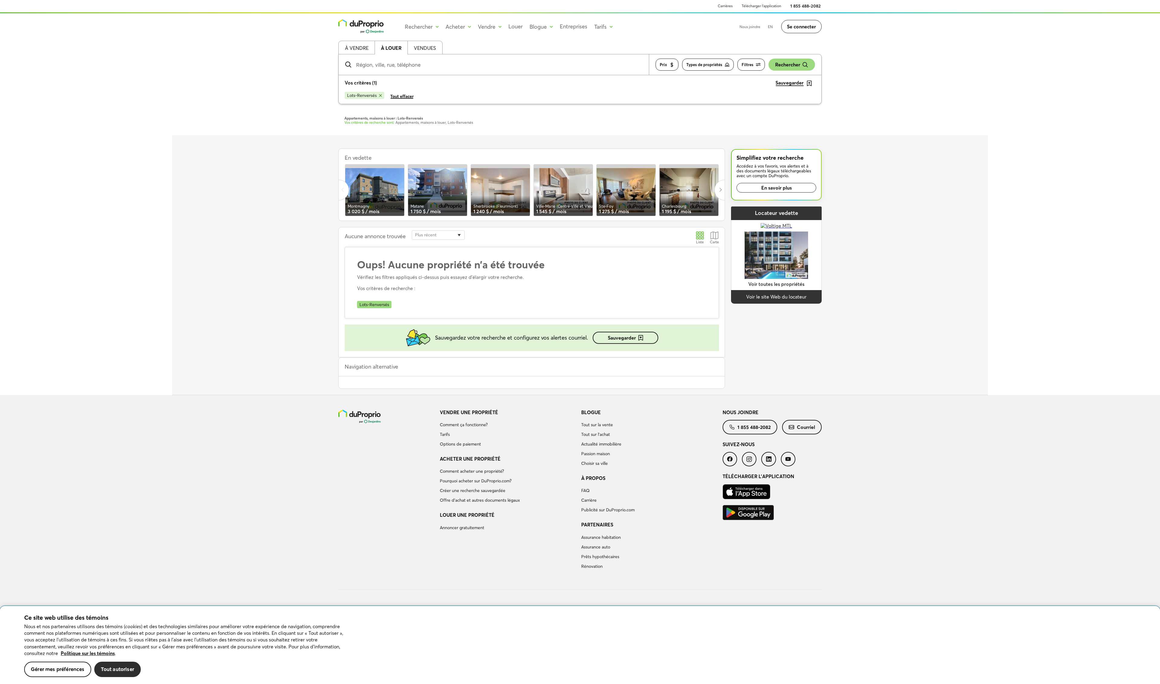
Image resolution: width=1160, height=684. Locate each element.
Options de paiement (460, 444)
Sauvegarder (622, 338)
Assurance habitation (601, 537)
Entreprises (573, 26)
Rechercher (787, 65)
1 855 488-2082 (805, 6)
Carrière (589, 500)
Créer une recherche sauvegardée (472, 490)
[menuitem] (508, 429)
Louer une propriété (467, 515)
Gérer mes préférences (58, 669)
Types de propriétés (704, 64)
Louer (515, 26)
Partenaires (597, 524)
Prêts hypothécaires (600, 556)
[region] (580, 645)
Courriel (806, 427)
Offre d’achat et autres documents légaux (480, 500)
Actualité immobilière (601, 444)
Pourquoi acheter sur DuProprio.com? (475, 481)
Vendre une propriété (469, 412)
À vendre (357, 48)
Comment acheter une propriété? (472, 471)
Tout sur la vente (597, 424)
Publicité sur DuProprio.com (608, 510)
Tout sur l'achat (595, 434)
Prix (663, 64)
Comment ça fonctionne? (464, 424)
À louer (391, 48)
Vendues (425, 48)
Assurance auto (595, 547)
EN (770, 26)
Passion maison (595, 453)
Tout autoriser (117, 669)
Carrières (725, 6)
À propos (593, 478)
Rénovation (592, 566)
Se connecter (801, 27)
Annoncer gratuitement (462, 527)
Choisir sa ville (594, 463)
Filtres (747, 64)
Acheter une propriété (470, 459)
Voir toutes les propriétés (776, 284)
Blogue (591, 412)
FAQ (585, 490)
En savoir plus (776, 188)
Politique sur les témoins (88, 653)
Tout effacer (402, 96)
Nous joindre (750, 26)
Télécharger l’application (761, 6)
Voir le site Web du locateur (776, 297)
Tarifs (445, 434)
